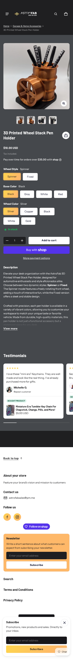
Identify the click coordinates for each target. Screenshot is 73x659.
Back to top (11, 458)
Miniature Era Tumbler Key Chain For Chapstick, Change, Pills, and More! (36, 408)
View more (10, 328)
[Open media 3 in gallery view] (42, 120)
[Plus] (22, 240)
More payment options (36, 258)
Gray (27, 194)
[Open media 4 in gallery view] (53, 120)
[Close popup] (64, 622)
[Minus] (7, 240)
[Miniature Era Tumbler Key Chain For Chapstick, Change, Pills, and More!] (10, 410)
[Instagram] (17, 517)
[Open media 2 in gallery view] (31, 120)
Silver (10, 211)
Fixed (30, 176)
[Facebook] (7, 517)
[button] (55, 14)
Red (60, 194)
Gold (28, 221)
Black (10, 194)
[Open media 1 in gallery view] (20, 120)
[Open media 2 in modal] (36, 76)
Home (6, 26)
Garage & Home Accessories (27, 26)
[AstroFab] (25, 13)
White (44, 194)
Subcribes (36, 649)
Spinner (12, 176)
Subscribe (36, 565)
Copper (28, 211)
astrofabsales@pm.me (22, 497)
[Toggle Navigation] (7, 14)
